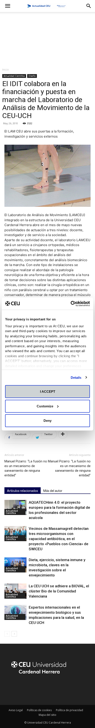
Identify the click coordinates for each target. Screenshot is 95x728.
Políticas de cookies (39, 710)
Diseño (32, 75)
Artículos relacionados (22, 491)
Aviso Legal (16, 710)
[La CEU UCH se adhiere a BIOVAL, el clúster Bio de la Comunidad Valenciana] (15, 591)
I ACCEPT (47, 391)
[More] (62, 434)
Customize (45, 406)
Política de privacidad (69, 710)
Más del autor (52, 491)
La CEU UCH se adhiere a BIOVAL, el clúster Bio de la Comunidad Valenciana (59, 591)
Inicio (5, 69)
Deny (47, 420)
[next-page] (14, 634)
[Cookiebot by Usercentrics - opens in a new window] (70, 303)
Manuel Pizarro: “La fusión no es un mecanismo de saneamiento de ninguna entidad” (25, 468)
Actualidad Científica (14, 75)
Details (76, 377)
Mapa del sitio (47, 715)
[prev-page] (7, 634)
